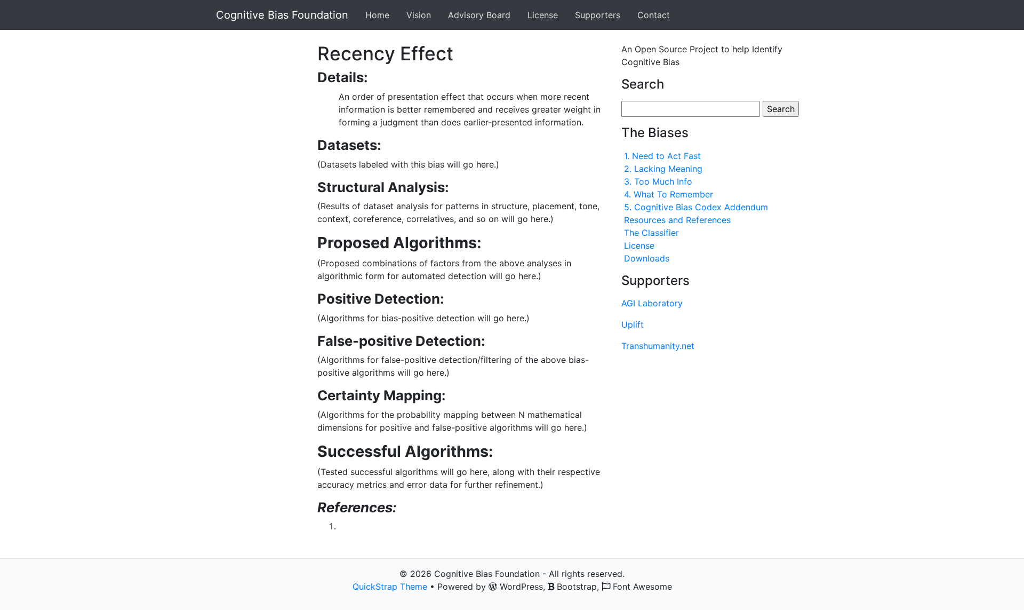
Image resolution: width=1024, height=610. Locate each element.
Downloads (646, 258)
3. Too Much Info (658, 181)
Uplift (632, 324)
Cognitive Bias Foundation (282, 15)
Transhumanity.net (657, 345)
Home (377, 15)
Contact (653, 15)
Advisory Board (479, 15)
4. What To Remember (668, 194)
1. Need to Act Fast (662, 155)
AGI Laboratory (652, 303)
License (542, 15)
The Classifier (651, 232)
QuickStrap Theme (390, 586)
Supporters (597, 15)
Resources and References (677, 220)
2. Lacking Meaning (663, 168)
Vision (418, 15)
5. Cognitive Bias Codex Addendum (696, 207)
